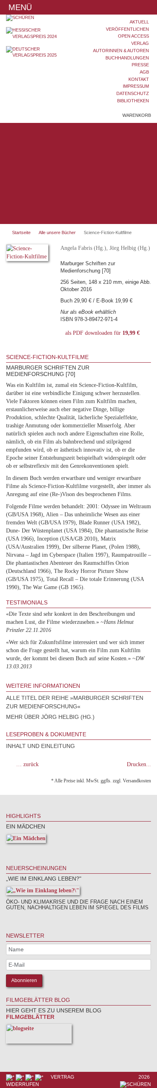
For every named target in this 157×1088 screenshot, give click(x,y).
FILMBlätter (30, 1017)
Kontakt (138, 79)
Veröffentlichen (127, 29)
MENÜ (19, 7)
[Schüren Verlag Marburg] (39, 18)
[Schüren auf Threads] (20, 1077)
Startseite (21, 232)
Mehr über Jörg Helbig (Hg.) (50, 717)
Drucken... (139, 764)
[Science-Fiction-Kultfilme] (27, 254)
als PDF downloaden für (101, 333)
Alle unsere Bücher (57, 232)
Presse (140, 64)
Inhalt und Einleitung (40, 746)
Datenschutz (132, 93)
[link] (17, 851)
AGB (144, 72)
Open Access (133, 36)
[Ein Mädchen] (26, 840)
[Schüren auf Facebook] (11, 1077)
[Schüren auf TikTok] (30, 1077)
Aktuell (139, 21)
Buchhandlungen (127, 57)
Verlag (140, 43)
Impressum (136, 86)
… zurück (27, 764)
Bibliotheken (133, 100)
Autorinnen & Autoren (121, 50)
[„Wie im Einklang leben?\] (43, 892)
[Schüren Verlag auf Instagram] (40, 1077)
